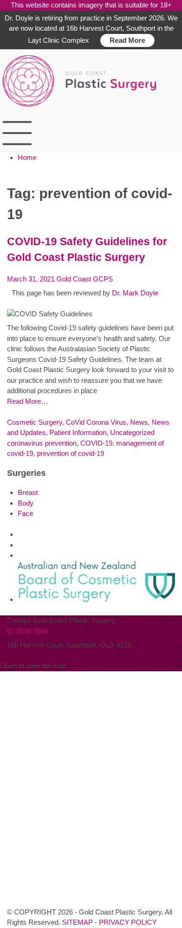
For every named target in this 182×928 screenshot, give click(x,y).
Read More (127, 40)
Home (27, 157)
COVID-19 (96, 443)
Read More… (27, 401)
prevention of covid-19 (70, 453)
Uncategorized (132, 432)
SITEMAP (77, 922)
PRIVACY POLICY (128, 922)
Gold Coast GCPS (84, 279)
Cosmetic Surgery (34, 422)
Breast (28, 492)
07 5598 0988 (27, 631)
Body (26, 503)
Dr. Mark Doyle (135, 293)
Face (25, 513)
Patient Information (77, 432)
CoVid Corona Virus (96, 422)
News (139, 422)
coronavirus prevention (42, 443)
